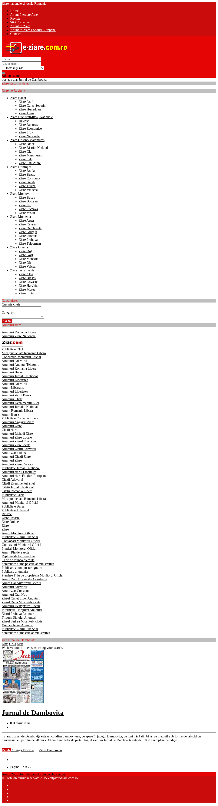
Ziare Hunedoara (30, 109)
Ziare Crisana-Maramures (27, 140)
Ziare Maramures (30, 155)
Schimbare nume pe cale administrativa (28, 564)
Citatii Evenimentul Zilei (18, 483)
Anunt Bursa (10, 414)
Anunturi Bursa (12, 372)
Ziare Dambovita (30, 228)
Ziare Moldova (20, 193)
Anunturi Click (12, 399)
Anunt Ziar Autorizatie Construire (24, 579)
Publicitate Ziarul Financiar (20, 537)
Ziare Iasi (25, 205)
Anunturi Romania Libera (19, 332)
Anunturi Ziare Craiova (17, 464)
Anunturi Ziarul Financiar (19, 441)
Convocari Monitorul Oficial (21, 541)
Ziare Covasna (28, 282)
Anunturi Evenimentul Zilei (20, 403)
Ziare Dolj (26, 251)
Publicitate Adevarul (15, 510)
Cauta (7, 321)
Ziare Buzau (27, 174)
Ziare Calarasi (28, 224)
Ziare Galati (27, 182)
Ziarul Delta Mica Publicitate (21, 602)
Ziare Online (10, 521)
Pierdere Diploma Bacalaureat (46, 774)
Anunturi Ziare (12, 426)
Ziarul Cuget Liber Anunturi (21, 598)
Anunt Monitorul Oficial (18, 533)
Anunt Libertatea (13, 387)
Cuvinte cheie (11, 304)
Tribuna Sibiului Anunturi (19, 617)
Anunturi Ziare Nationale (19, 336)
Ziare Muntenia (20, 216)
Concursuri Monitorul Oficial (21, 357)
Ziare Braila (27, 170)
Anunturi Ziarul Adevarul (19, 449)
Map (20, 644)
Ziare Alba (26, 274)
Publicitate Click (13, 349)
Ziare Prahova (28, 239)
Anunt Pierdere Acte (15, 552)
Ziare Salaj (26, 159)
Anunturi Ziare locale (16, 445)
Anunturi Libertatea (15, 380)
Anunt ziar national (14, 453)
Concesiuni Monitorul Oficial (21, 544)
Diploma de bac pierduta (18, 556)
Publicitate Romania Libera (20, 418)
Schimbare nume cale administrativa (26, 633)
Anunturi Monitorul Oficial (20, 502)
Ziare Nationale (29, 136)
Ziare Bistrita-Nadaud (33, 147)
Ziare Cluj (25, 151)
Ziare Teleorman (30, 243)
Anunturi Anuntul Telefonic (20, 364)
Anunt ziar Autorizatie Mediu (21, 583)
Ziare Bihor (26, 144)
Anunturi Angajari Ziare (18, 422)
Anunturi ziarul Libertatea (19, 472)
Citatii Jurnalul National (18, 487)
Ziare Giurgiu (28, 232)
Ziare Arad (26, 101)
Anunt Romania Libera (17, 410)
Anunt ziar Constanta (16, 590)
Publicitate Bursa (13, 506)
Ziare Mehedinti (29, 259)
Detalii (6, 750)
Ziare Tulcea (27, 186)
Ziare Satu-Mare (30, 163)
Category (8, 312)
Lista (5, 644)
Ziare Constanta (29, 178)
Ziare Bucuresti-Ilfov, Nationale (31, 117)
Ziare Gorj (26, 255)
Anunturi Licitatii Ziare (17, 433)
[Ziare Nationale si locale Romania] (35, 55)
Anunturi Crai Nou (14, 594)
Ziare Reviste (11, 518)
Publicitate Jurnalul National (21, 468)
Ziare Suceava (28, 209)
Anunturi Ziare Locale (17, 437)
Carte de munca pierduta (18, 560)
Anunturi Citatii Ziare (16, 456)
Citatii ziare (9, 430)
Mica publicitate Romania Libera (24, 353)
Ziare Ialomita (28, 236)
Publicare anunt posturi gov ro (22, 567)
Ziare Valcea (27, 266)
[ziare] (12, 345)
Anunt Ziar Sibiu (13, 774)
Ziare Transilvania (22, 270)
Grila (12, 644)
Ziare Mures (27, 289)
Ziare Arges (26, 220)
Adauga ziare (11, 75)
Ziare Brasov (27, 278)
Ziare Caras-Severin (32, 105)
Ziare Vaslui (27, 213)
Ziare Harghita (28, 285)
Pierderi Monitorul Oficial (19, 548)
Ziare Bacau (27, 197)
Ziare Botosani (29, 201)
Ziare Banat (18, 98)
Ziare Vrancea (28, 190)
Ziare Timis (26, 113)
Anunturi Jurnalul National (20, 376)
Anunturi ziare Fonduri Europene (24, 476)
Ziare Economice (30, 128)
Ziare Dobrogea (21, 167)
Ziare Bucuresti (29, 124)
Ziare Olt (25, 262)
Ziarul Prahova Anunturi (18, 613)
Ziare (5, 525)
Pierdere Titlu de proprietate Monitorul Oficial (32, 575)
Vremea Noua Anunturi (17, 625)
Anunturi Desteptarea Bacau (21, 606)
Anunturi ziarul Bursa (16, 395)
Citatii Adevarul (12, 479)
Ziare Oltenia (19, 247)
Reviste (24, 121)
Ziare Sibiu (26, 293)
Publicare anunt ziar (15, 571)
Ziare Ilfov (26, 132)
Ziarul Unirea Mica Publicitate (22, 621)
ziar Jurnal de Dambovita (30, 79)
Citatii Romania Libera (17, 491)
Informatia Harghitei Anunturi (22, 610)
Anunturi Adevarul (14, 361)
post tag (7, 79)
